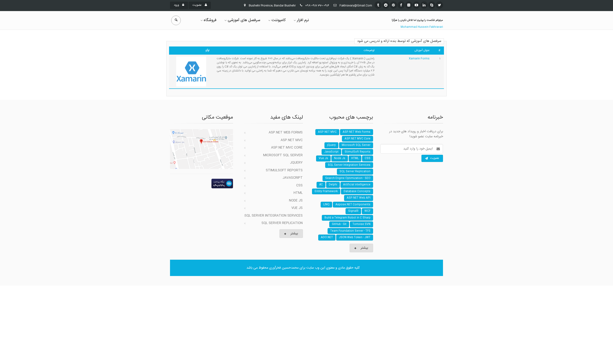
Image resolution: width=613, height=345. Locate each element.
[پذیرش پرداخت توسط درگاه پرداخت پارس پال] (201, 183)
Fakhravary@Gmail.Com (356, 5)
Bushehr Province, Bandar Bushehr (272, 5)
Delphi (333, 185)
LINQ (326, 204)
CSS (299, 185)
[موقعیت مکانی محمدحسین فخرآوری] (201, 149)
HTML (298, 193)
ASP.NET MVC (292, 140)
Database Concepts (357, 191)
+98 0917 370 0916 (317, 5)
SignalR (353, 211)
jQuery (296, 162)
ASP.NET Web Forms (286, 132)
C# (321, 185)
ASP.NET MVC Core (287, 147)
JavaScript (293, 177)
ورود (177, 5)
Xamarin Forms (419, 58)
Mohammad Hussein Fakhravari (422, 27)
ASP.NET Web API (358, 198)
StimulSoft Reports (284, 170)
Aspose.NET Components (352, 204)
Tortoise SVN (361, 224)
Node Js (296, 200)
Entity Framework (326, 191)
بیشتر (294, 233)
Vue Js (297, 208)
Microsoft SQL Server (283, 155)
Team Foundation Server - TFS (350, 231)
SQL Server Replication (282, 223)
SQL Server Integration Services (273, 215)
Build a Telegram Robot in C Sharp (347, 218)
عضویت (197, 5)
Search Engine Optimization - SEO (347, 178)
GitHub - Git (339, 224)
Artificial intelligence (356, 185)
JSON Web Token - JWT (354, 237)
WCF (367, 211)
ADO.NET (327, 237)
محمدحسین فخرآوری (284, 268)
